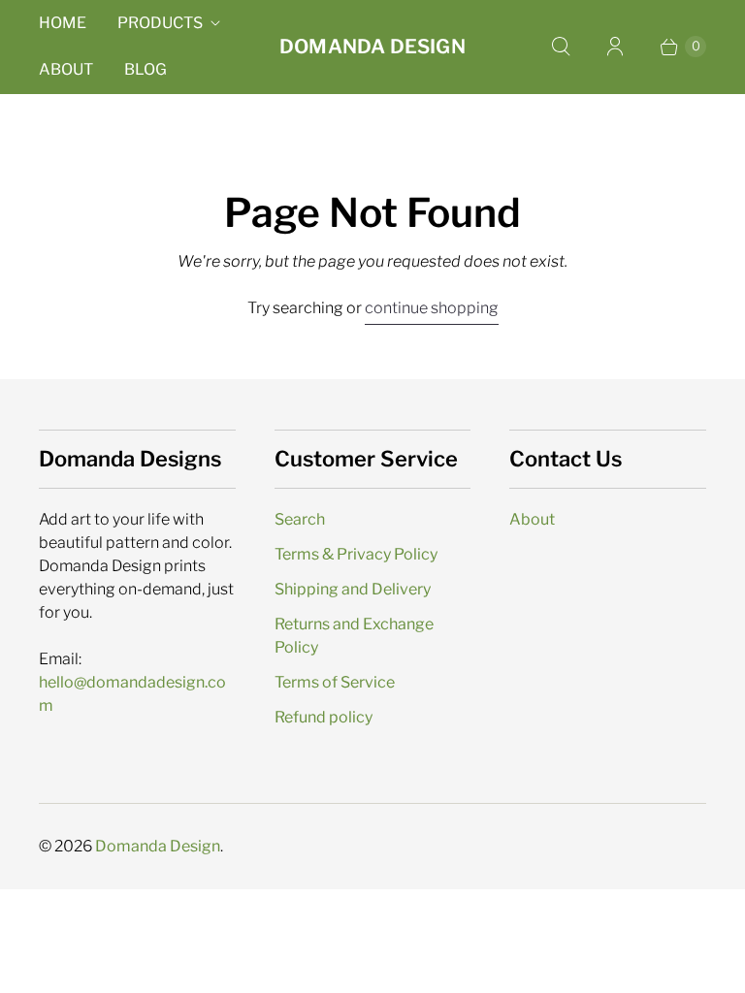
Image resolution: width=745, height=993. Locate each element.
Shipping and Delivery (353, 589)
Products (160, 23)
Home (62, 23)
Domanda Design (157, 846)
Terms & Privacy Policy (356, 554)
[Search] (561, 46)
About (66, 69)
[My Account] (615, 46)
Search (300, 519)
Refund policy (323, 717)
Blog (145, 69)
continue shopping (432, 308)
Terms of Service (335, 682)
